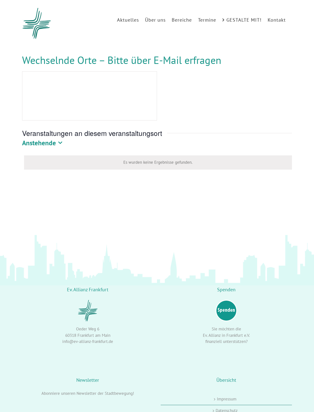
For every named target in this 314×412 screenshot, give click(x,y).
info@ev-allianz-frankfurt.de (87, 341)
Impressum (226, 399)
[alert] (158, 162)
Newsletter (86, 393)
